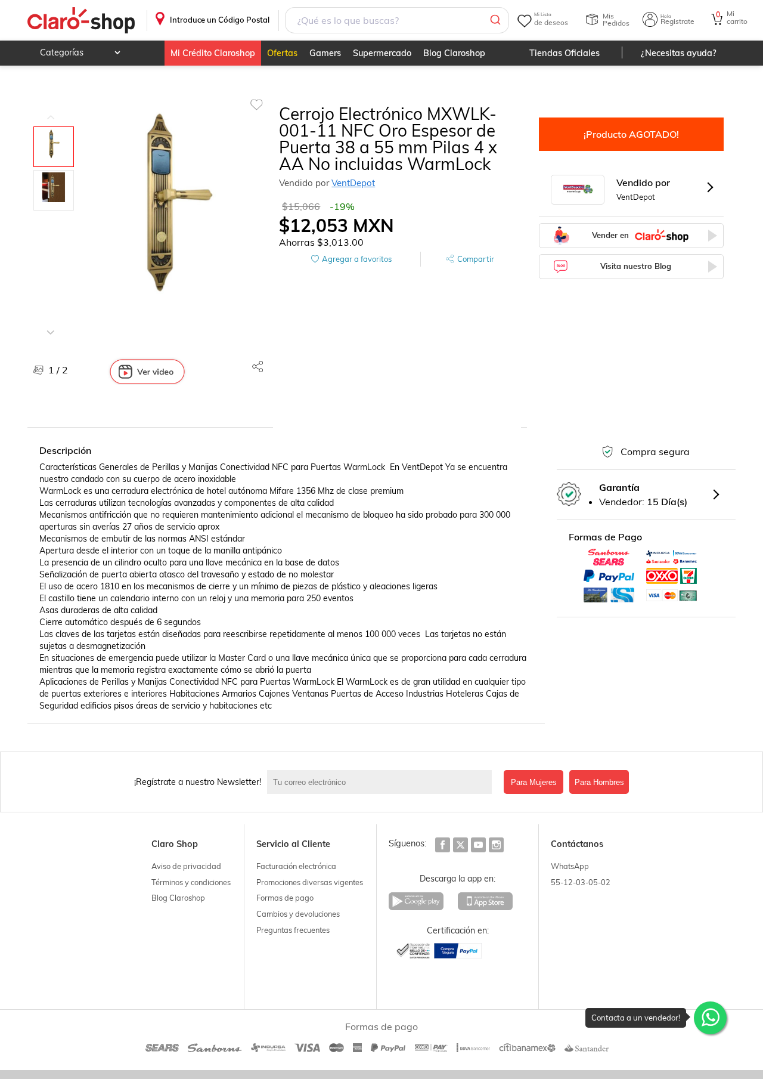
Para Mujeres (534, 782)
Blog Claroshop (454, 53)
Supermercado (382, 53)
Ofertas (282, 53)
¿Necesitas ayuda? (679, 53)
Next (50, 323)
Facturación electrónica (296, 866)
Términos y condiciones (191, 882)
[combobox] (397, 20)
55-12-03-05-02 (580, 882)
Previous (50, 109)
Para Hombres (599, 782)
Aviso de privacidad (186, 866)
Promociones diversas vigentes (309, 882)
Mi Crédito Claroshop (212, 53)
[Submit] (494, 20)
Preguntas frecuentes (293, 930)
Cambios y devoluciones (298, 914)
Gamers (325, 53)
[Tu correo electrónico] (382, 782)
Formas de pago (285, 897)
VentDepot (353, 182)
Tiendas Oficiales (564, 53)
